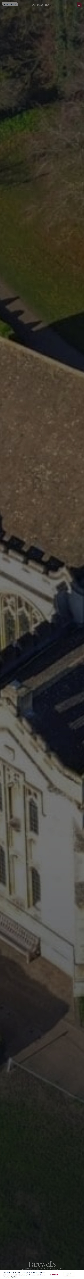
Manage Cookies (54, 1274)
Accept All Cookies (68, 1274)
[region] (42, 1274)
